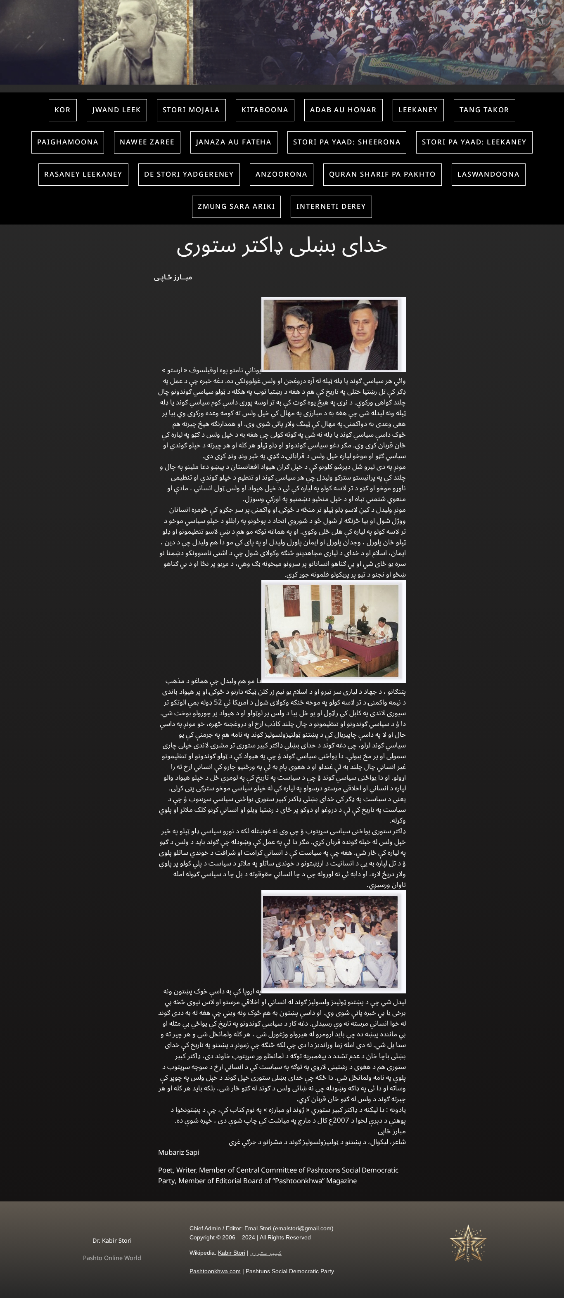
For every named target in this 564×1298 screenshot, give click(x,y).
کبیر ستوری (266, 1252)
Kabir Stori (231, 1252)
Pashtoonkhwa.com (215, 1271)
